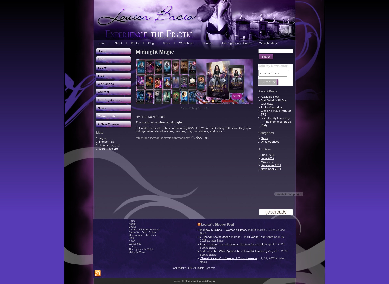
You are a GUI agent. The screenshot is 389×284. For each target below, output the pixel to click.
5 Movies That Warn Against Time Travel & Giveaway (234, 251)
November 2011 (271, 169)
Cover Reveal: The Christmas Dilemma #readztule (232, 244)
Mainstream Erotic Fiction (143, 235)
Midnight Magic (137, 252)
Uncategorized (270, 141)
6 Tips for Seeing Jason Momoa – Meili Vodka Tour (232, 236)
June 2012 (267, 158)
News (264, 138)
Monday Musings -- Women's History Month (228, 229)
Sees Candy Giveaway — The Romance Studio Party (276, 121)
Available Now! (270, 96)
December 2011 (271, 165)
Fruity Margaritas (272, 107)
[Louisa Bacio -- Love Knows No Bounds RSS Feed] (97, 273)
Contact (133, 246)
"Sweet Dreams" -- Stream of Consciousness (228, 258)
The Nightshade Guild (141, 249)
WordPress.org (108, 148)
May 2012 (267, 161)
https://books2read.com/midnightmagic (160, 137)
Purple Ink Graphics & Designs (200, 281)
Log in (103, 138)
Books (132, 226)
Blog (131, 238)
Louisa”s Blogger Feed (217, 224)
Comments (109, 145)
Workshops (135, 243)
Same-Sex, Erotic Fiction (142, 232)
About (132, 224)
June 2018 (267, 154)
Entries (106, 141)
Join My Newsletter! (273, 66)
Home (132, 221)
